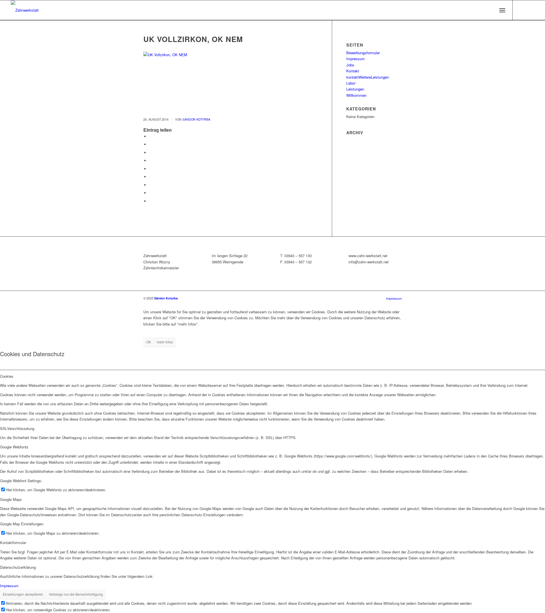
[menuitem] (502, 10)
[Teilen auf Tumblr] (150, 176)
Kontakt (352, 71)
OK (148, 341)
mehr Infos (165, 341)
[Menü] (502, 10)
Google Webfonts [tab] (14, 447)
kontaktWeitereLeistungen (367, 77)
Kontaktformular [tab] (13, 542)
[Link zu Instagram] (521, 10)
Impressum (355, 58)
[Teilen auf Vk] (150, 185)
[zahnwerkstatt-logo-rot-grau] (25, 10)
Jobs (350, 65)
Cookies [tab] (6, 376)
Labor (350, 83)
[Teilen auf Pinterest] (150, 160)
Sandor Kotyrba (196, 119)
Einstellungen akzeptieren (23, 594)
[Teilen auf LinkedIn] (150, 168)
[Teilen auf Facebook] (150, 136)
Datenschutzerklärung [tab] (18, 567)
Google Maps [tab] (11, 499)
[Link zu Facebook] (530, 10)
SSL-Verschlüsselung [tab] (17, 428)
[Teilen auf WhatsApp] (150, 152)
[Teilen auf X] (150, 144)
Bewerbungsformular (363, 52)
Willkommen (356, 95)
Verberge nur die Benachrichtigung (76, 594)
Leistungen (355, 89)
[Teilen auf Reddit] (150, 193)
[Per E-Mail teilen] (150, 201)
